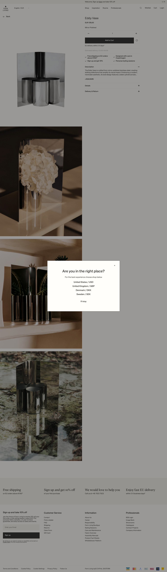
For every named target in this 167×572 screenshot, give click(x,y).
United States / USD (83, 282)
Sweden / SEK (83, 294)
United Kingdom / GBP (83, 286)
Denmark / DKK (83, 290)
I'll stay (84, 302)
